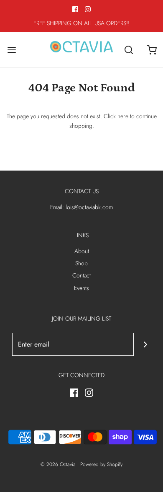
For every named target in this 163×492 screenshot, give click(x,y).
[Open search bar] (128, 49)
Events (81, 288)
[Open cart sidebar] (151, 49)
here (122, 116)
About (81, 251)
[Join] (145, 344)
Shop (81, 263)
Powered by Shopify (101, 464)
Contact (81, 275)
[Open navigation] (11, 49)
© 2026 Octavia (58, 464)
